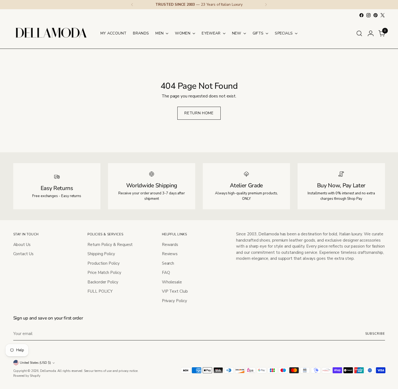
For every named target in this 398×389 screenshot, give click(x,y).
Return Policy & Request (110, 244)
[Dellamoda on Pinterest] (375, 15)
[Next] (266, 4)
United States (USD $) (35, 362)
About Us (22, 244)
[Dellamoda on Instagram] (368, 15)
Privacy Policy (174, 300)
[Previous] (132, 4)
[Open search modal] (359, 33)
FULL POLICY (100, 291)
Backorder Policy (102, 282)
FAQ (166, 272)
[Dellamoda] (51, 33)
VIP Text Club (175, 291)
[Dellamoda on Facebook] (361, 15)
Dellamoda (48, 371)
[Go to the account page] (370, 33)
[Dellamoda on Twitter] (382, 15)
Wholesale (172, 282)
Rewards (170, 244)
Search (168, 263)
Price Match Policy (104, 272)
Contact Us (23, 254)
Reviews (170, 254)
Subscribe (375, 333)
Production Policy (103, 263)
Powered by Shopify (27, 376)
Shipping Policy (101, 254)
